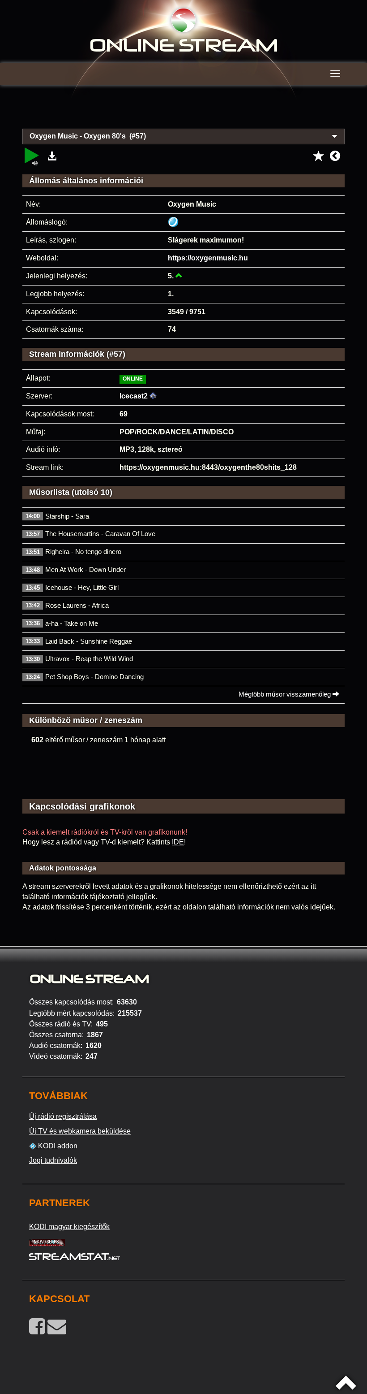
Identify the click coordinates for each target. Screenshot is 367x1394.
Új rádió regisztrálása (63, 1116)
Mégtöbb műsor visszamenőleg (286, 694)
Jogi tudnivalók (53, 1160)
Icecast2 (133, 396)
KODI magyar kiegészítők (69, 1226)
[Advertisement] (183, 112)
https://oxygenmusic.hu (208, 258)
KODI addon (56, 1146)
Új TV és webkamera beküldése (80, 1131)
